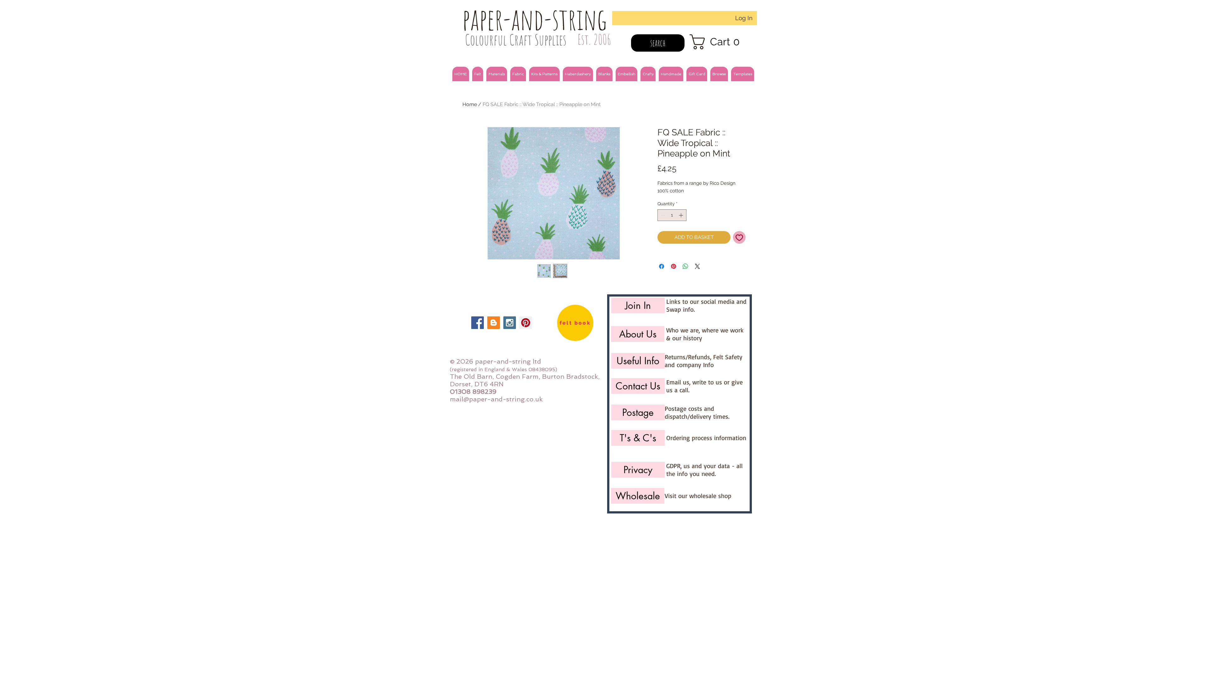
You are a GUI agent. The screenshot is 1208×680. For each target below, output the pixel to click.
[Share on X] (697, 266)
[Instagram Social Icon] (509, 322)
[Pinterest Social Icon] (525, 322)
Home (469, 104)
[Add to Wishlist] (739, 237)
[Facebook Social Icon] (477, 322)
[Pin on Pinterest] (673, 266)
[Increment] (681, 215)
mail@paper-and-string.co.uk (496, 399)
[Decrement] (662, 215)
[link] (719, 41)
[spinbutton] (672, 215)
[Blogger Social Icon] (493, 322)
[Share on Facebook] (661, 266)
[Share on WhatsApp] (685, 266)
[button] (477, 74)
